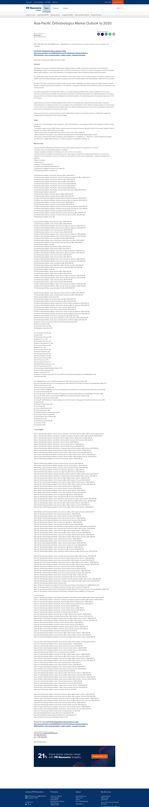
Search (119, 8)
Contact (65, 8)
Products (56, 8)
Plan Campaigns (55, 798)
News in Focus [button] (30, 15)
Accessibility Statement (82, 801)
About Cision (79, 798)
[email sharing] (113, 34)
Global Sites (79, 804)
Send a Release (118, 2)
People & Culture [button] (96, 15)
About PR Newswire (81, 796)
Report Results (55, 803)
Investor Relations (38, 2)
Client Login (108, 2)
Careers (78, 800)
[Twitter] (30, 804)
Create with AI (54, 800)
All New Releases (105, 796)
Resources (29, 2)
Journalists (48, 2)
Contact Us (28, 802)
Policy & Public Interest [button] (82, 15)
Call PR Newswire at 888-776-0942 (36, 796)
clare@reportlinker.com (50, 733)
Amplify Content (55, 805)
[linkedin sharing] (106, 34)
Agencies (55, 2)
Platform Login (105, 798)
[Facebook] (28, 804)
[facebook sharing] (98, 34)
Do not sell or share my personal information (110, 803)
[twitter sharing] (102, 34)
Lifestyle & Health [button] (67, 15)
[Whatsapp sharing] (109, 34)
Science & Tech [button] (55, 15)
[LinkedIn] (26, 804)
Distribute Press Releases (57, 801)
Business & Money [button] (43, 15)
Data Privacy (104, 800)
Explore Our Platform (56, 796)
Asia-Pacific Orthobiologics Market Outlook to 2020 (50, 51)
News (47, 8)
